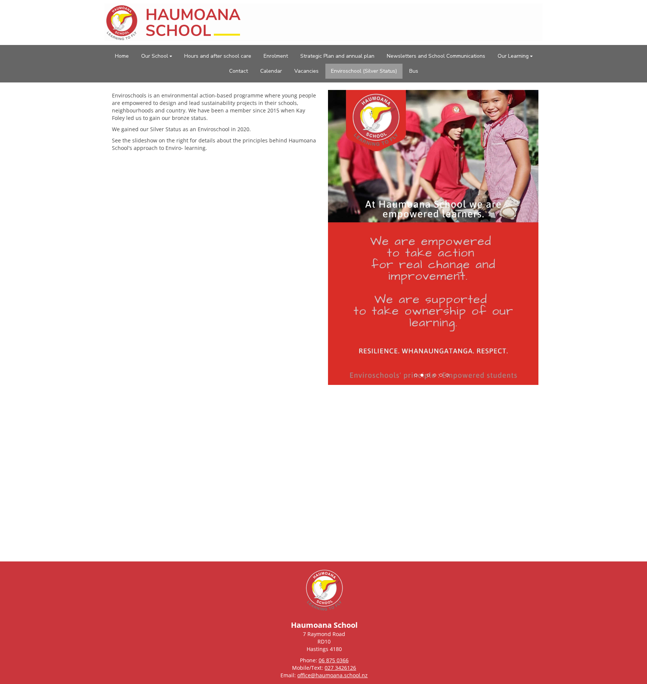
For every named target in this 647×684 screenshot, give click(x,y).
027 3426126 (340, 667)
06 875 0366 (334, 660)
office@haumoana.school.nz (332, 675)
